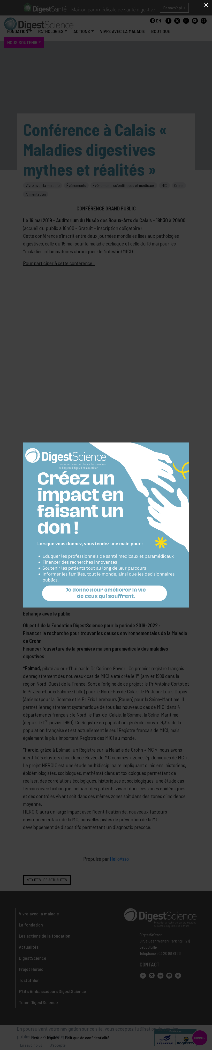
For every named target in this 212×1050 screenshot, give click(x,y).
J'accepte (58, 1045)
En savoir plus (31, 1045)
